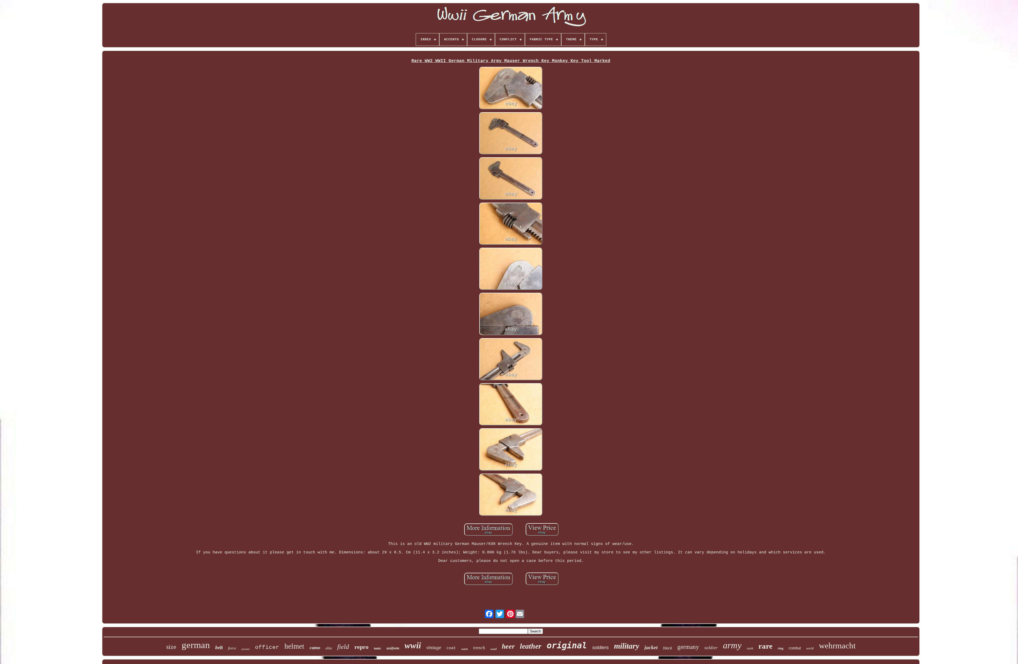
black (667, 648)
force (232, 648)
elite (329, 648)
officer (267, 647)
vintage (433, 647)
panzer (246, 648)
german (196, 645)
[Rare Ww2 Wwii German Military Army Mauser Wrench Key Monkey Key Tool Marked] (510, 88)
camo (315, 647)
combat (795, 648)
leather (530, 646)
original (567, 645)
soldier (711, 647)
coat (451, 648)
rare (765, 646)
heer (508, 646)
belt (219, 647)
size (171, 646)
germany (688, 647)
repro (361, 647)
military (626, 645)
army (732, 645)
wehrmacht (837, 645)
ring (780, 648)
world (810, 648)
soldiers (600, 647)
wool (493, 648)
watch (464, 649)
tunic (377, 648)
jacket (651, 647)
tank (750, 648)
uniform (393, 648)
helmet (294, 646)
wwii (413, 645)
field (343, 646)
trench (479, 647)
